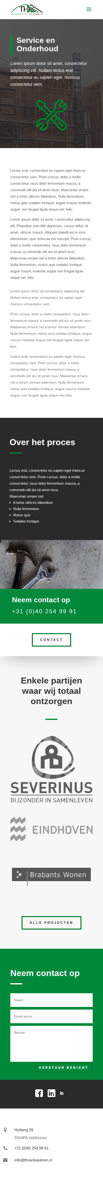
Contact (51, 640)
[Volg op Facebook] (41, 1093)
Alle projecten (51, 923)
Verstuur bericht (63, 1068)
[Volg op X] (54, 1093)
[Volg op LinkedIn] (61, 1093)
